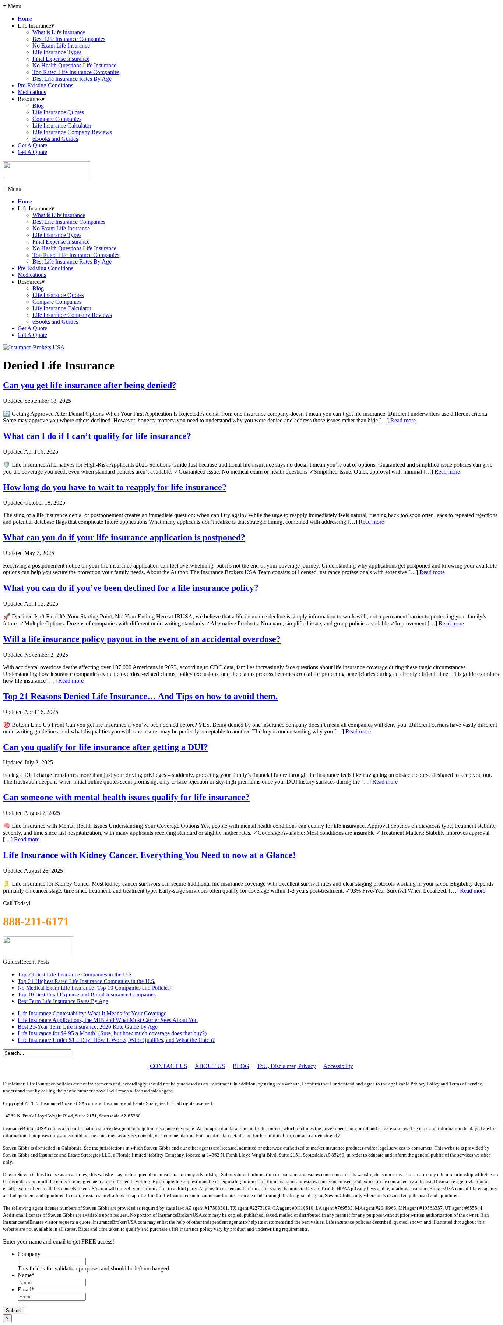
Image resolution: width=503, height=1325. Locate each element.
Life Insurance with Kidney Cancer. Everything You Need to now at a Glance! (149, 855)
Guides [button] (11, 962)
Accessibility (338, 1066)
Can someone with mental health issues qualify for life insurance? (126, 797)
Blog (38, 105)
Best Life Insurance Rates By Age (72, 79)
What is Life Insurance (58, 32)
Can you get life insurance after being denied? (89, 385)
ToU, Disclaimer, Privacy (286, 1066)
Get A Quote (32, 145)
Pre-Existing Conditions (45, 85)
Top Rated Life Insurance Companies (75, 72)
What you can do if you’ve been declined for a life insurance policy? (130, 588)
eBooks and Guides (55, 139)
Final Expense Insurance (60, 59)
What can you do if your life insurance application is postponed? (124, 537)
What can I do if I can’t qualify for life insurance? (97, 436)
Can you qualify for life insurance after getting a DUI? (105, 747)
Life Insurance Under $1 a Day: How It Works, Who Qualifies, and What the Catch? (116, 1040)
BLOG (241, 1066)
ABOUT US (210, 1066)
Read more (403, 420)
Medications (32, 92)
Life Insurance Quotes (58, 112)
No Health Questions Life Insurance (74, 65)
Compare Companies (56, 119)
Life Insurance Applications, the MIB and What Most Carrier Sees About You (108, 1020)
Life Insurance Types (56, 52)
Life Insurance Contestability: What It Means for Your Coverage (92, 1013)
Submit (13, 1310)
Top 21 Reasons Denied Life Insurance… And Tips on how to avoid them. (140, 696)
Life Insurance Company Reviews (72, 132)
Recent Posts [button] (34, 962)
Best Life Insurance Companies (68, 39)
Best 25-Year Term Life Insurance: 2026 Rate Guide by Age (88, 1027)
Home (25, 18)
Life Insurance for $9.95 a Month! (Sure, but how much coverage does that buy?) (112, 1033)
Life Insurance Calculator (61, 125)
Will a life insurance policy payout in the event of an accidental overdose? (142, 639)
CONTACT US (168, 1066)
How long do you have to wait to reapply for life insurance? (114, 487)
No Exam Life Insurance (61, 45)
